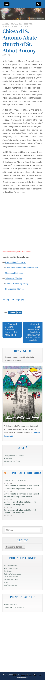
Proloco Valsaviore (10, 604)
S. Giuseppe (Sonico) (14, 289)
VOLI (6, 582)
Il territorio (27, 24)
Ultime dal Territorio (23, 473)
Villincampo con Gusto (12, 461)
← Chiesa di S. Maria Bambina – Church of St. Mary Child (11, 329)
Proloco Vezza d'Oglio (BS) (14, 607)
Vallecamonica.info (11, 580)
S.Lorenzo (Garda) (13, 278)
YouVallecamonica (10, 585)
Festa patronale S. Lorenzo (14, 456)
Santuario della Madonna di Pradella (21, 268)
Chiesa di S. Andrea (14, 273)
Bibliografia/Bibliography (13, 300)
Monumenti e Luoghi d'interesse (15, 27)
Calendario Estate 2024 (15, 480)
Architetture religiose (12, 24)
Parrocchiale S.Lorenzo (15, 262)
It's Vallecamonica (10, 566)
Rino (19, 312)
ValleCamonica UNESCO (13, 577)
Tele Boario (8, 571)
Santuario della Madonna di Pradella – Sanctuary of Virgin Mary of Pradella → (33, 332)
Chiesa (12, 312)
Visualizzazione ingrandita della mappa (16, 252)
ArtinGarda (8, 458)
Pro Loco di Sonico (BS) (27, 675)
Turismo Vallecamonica (12, 574)
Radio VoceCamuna (11, 568)
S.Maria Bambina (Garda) (16, 284)
